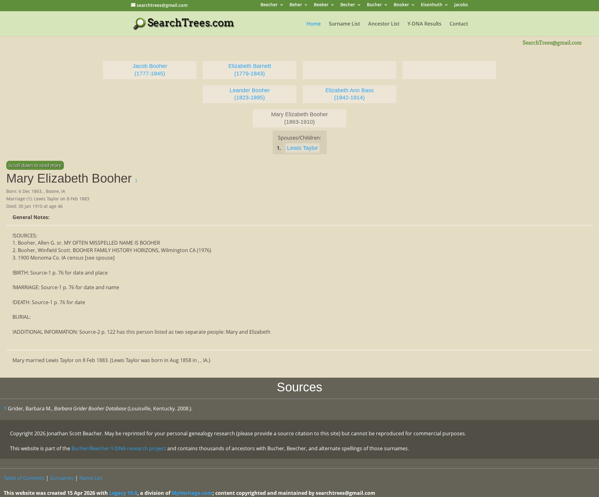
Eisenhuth (431, 5)
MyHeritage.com (192, 493)
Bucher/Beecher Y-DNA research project (118, 448)
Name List (91, 478)
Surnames (62, 478)
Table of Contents (24, 478)
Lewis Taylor (302, 148)
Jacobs (461, 5)
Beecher (269, 5)
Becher (347, 5)
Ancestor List (383, 24)
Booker (401, 5)
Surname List (344, 24)
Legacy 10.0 (123, 493)
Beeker (321, 5)
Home (313, 24)
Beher (296, 5)
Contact (459, 24)
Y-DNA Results (424, 24)
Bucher (374, 5)
